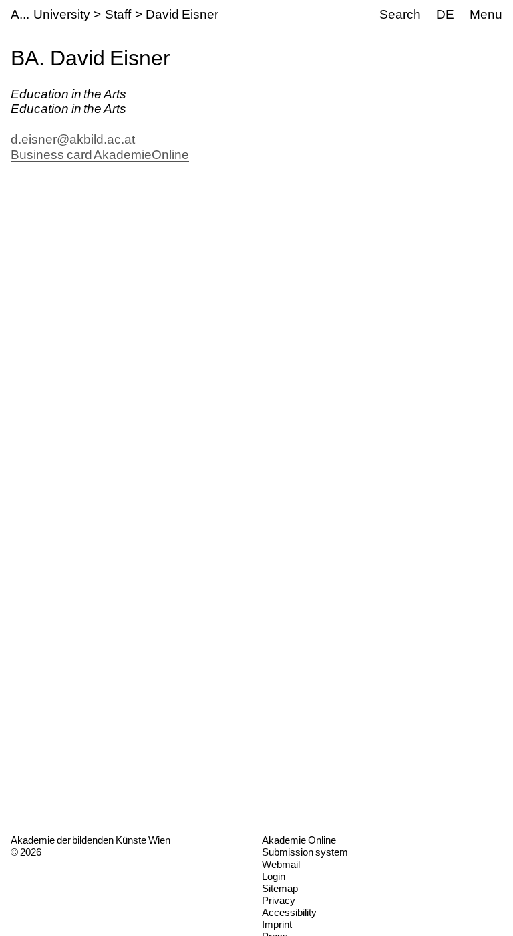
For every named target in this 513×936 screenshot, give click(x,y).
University (61, 14)
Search (400, 14)
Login (273, 876)
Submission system (305, 852)
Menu (486, 14)
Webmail (281, 864)
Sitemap (280, 888)
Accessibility (289, 912)
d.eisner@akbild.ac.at (73, 139)
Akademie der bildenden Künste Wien (90, 840)
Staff (118, 14)
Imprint (277, 924)
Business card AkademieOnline (100, 155)
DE (445, 14)
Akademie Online (299, 840)
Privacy (278, 900)
